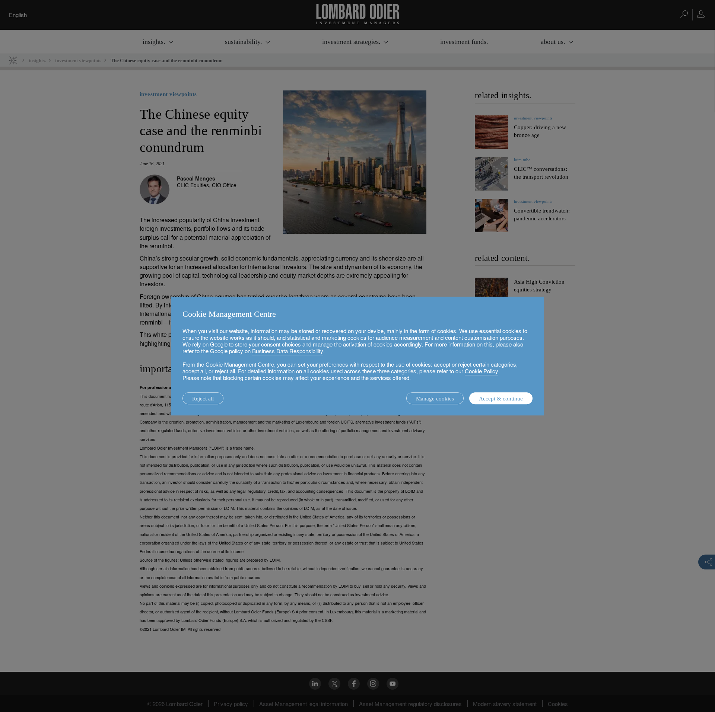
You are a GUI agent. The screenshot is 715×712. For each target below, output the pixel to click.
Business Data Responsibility (287, 351)
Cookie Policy (481, 371)
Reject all (203, 399)
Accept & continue (501, 399)
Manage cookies (435, 399)
